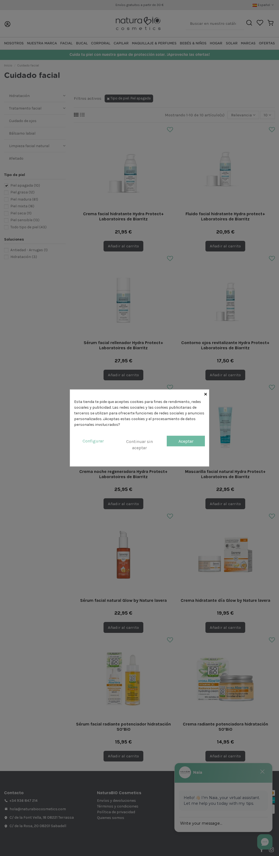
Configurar (93, 441)
